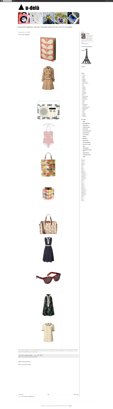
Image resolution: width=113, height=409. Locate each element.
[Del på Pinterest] (42, 355)
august (82, 179)
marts (82, 169)
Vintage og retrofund (86, 107)
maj (82, 167)
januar (82, 163)
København (84, 97)
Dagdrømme (84, 81)
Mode (36, 356)
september (83, 177)
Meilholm (84, 136)
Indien (83, 91)
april (82, 168)
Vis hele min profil (84, 43)
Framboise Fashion (86, 127)
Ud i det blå (84, 105)
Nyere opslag (20, 394)
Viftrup (84, 156)
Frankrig (83, 88)
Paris (83, 103)
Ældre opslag (76, 394)
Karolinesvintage (86, 132)
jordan (83, 111)
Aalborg (83, 75)
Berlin (83, 77)
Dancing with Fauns (86, 123)
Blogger (70, 405)
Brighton (83, 80)
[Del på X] (39, 355)
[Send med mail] (37, 355)
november (83, 175)
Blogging (84, 79)
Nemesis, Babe (85, 140)
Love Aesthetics (86, 134)
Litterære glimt (84, 99)
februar (82, 161)
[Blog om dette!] (38, 355)
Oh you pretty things (86, 142)
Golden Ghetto (85, 129)
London (83, 100)
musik (83, 112)
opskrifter (84, 113)
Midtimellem (85, 138)
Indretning (84, 92)
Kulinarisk (84, 93)
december (83, 173)
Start (48, 394)
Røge (84, 146)
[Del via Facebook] (40, 355)
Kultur (83, 95)
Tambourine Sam (86, 152)
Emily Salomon (85, 125)
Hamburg (84, 89)
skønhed (83, 115)
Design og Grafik (24, 356)
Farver (28, 356)
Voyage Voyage (85, 108)
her (36, 352)
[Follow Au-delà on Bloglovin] (86, 63)
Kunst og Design (32, 356)
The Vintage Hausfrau (87, 154)
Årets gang (84, 116)
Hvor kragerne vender (87, 130)
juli (81, 165)
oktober (82, 164)
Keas (89, 33)
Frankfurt (83, 87)
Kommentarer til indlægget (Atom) (29, 396)
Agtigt (84, 121)
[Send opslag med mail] (35, 355)
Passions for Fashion (87, 144)
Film (83, 84)
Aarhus (83, 76)
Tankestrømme (85, 104)
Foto (83, 85)
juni (82, 181)
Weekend (84, 109)
